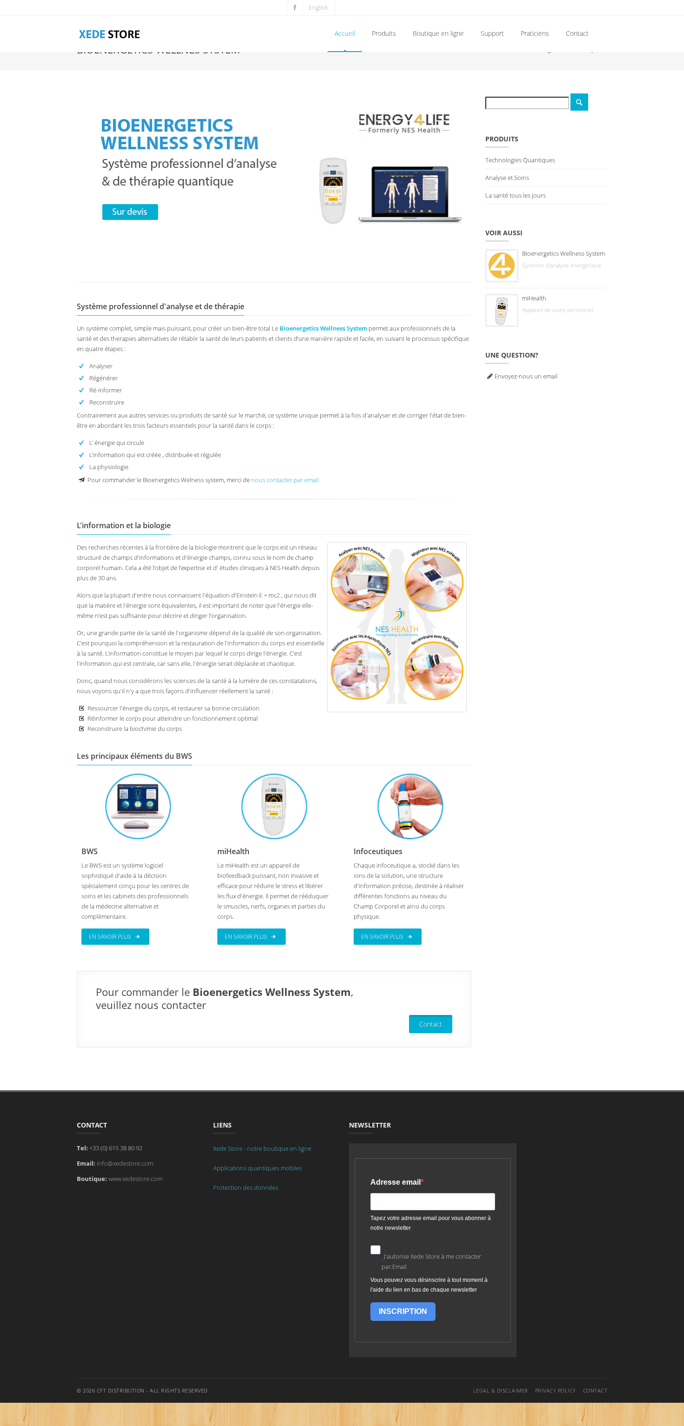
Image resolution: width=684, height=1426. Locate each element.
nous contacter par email (285, 480)
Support (492, 33)
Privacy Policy (555, 1390)
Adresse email (395, 1182)
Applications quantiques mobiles (257, 1168)
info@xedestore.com (125, 1163)
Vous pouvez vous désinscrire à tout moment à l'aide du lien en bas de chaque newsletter (429, 1285)
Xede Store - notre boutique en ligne (262, 1148)
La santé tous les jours (515, 195)
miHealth (534, 298)
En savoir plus (111, 937)
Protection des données (245, 1187)
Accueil (345, 33)
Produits (384, 33)
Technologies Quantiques (520, 160)
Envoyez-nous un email (526, 376)
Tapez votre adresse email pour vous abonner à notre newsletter (430, 1223)
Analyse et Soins (507, 177)
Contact (577, 33)
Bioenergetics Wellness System (563, 253)
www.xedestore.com (135, 1178)
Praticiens (535, 33)
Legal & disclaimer (500, 1390)
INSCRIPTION (403, 1311)
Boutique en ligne (438, 33)
